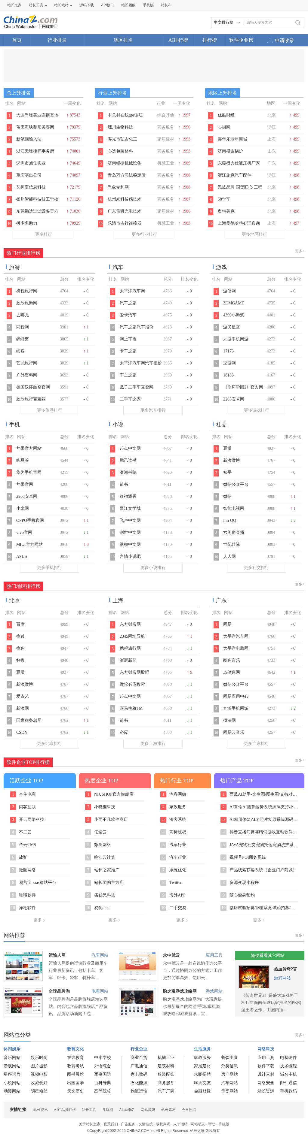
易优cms (97, 908)
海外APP (174, 895)
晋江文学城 (130, 508)
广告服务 (128, 1124)
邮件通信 (288, 1083)
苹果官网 (24, 484)
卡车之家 (128, 351)
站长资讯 (40, 1110)
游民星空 (231, 327)
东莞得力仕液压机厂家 (239, 163)
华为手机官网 (29, 472)
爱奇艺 (22, 696)
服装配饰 (166, 1074)
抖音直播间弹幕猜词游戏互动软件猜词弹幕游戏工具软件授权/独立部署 (260, 832)
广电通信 (139, 1066)
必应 (124, 732)
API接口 (107, 5)
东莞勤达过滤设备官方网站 (37, 214)
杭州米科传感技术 (124, 199)
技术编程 (288, 1066)
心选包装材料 (120, 151)
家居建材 (202, 1066)
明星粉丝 (39, 1091)
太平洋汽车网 (132, 291)
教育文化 (75, 1049)
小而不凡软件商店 (107, 819)
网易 (227, 624)
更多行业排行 (144, 234)
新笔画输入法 (29, 139)
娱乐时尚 (39, 1057)
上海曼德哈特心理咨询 (239, 223)
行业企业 (139, 1049)
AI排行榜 (178, 40)
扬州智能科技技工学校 (37, 199)
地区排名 (123, 40)
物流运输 (139, 1091)
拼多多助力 (26, 223)
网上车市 (128, 339)
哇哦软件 (24, 895)
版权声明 (163, 1124)
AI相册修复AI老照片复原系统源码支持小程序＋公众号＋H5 (260, 819)
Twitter (172, 882)
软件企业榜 (241, 40)
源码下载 (86, 5)
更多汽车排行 (153, 410)
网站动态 (198, 1124)
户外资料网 (26, 375)
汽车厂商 (166, 1091)
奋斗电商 (24, 794)
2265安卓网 (233, 399)
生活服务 (202, 1049)
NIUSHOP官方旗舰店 (110, 794)
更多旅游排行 (49, 410)
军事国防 (102, 1074)
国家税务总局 (29, 720)
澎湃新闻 (128, 660)
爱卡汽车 (128, 315)
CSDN (21, 732)
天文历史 (75, 1091)
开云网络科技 (28, 819)
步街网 (224, 127)
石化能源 (139, 1083)
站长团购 (128, 5)
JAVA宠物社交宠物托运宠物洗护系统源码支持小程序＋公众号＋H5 (260, 844)
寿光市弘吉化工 (122, 139)
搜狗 (20, 648)
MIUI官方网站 (29, 544)
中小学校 (102, 1057)
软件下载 (265, 1066)
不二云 (22, 832)
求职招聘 (202, 1074)
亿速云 (97, 832)
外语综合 (102, 1066)
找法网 (229, 720)
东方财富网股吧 (134, 672)
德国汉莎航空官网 (33, 387)
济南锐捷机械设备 (124, 163)
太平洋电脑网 (235, 648)
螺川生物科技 (120, 127)
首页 (17, 40)
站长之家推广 (103, 870)
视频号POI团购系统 (244, 857)
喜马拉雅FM (131, 708)
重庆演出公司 (29, 175)
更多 (37, 920)
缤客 (20, 351)
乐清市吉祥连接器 (124, 223)
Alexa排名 (127, 1110)
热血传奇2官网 (285, 970)
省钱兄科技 (101, 895)
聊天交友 (202, 1083)
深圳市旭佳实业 (31, 163)
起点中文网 (130, 448)
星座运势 (12, 1074)
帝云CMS (24, 844)
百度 (20, 624)
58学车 (224, 199)
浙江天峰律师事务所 (35, 151)
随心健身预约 (239, 895)
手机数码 (288, 1091)
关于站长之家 (89, 1124)
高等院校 (102, 1091)
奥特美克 (226, 211)
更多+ (299, 251)
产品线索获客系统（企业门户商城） (260, 870)
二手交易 (173, 908)
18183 (228, 375)
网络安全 (265, 1083)
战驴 (20, 857)
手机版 (223, 1124)
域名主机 (288, 1074)
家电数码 (139, 1074)
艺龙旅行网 (26, 363)
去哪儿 (22, 315)
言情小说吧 (130, 556)
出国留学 (75, 1083)
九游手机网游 (235, 339)
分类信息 (229, 1066)
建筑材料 (166, 1066)
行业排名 (57, 40)
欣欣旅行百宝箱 (31, 399)
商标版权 (174, 832)
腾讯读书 (128, 460)
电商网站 (99, 991)
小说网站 (12, 1083)
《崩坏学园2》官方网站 (243, 390)
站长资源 (265, 1091)
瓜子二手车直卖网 (136, 387)
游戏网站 (214, 991)
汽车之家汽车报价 (136, 327)
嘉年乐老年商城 (232, 139)
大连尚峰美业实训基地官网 (37, 118)
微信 (227, 496)
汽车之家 (128, 303)
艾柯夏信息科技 (31, 187)
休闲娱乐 (12, 1049)
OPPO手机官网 (30, 520)
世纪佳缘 (231, 544)
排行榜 (209, 40)
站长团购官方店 (105, 882)
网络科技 (265, 1049)
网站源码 (148, 1110)
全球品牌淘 (59, 991)
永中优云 (171, 955)
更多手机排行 (49, 567)
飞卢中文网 (130, 520)
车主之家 (128, 375)
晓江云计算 (101, 857)
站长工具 (36, 5)
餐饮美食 (229, 1057)
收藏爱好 (39, 1083)
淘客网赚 (174, 794)
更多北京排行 (49, 743)
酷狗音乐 (231, 660)
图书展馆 (75, 1074)
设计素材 (265, 1074)
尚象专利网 (118, 187)
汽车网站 (99, 955)
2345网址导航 (132, 636)
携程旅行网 (26, 291)
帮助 (211, 1124)
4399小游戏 (233, 315)
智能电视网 (233, 508)
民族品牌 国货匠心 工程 (240, 187)
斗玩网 (107, 1110)
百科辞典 (102, 1083)
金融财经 (202, 1091)
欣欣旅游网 (26, 303)
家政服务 (174, 807)
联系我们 (110, 1124)
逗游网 (229, 363)
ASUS (21, 556)
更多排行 (43, 234)
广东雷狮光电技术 (124, 211)
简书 (124, 484)
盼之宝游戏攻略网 (180, 991)
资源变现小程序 (241, 882)
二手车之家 (130, 399)
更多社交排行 (256, 567)
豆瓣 (227, 448)
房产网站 (229, 1074)
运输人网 (57, 955)
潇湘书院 (128, 472)
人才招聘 (180, 1124)
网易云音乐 (233, 732)
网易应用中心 (235, 696)
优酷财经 (226, 115)
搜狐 (20, 636)
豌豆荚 (22, 460)
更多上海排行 (153, 743)
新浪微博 (231, 460)
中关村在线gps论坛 (125, 115)
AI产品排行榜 (65, 1110)
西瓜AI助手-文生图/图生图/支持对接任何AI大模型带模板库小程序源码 (260, 794)
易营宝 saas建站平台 (34, 882)
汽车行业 (174, 844)
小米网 (22, 508)
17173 (228, 351)
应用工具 (214, 955)
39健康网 (231, 672)
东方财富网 (130, 624)
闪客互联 (24, 807)
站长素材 (61, 5)
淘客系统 (174, 819)
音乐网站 (12, 1057)
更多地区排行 (254, 234)
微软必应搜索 (132, 684)
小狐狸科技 (101, 807)
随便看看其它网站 (268, 955)
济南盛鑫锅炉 (230, 151)
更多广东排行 (256, 743)
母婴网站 (229, 1091)
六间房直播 (233, 532)
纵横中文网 (130, 544)
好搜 (20, 660)
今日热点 (189, 1110)
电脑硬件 (288, 1057)
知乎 (227, 472)
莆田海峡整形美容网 (35, 127)
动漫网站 (12, 1091)
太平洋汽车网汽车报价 (141, 363)
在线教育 (75, 1057)
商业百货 (139, 1057)
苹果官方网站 (29, 448)
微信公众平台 (235, 484)
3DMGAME (233, 303)
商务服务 (166, 1083)
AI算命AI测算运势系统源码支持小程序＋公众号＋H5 (260, 807)
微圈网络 (24, 870)
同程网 (22, 327)
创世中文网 (130, 532)
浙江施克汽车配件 (234, 175)
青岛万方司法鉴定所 (127, 175)
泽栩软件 (23, 908)
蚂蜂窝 (22, 339)
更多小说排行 (153, 567)
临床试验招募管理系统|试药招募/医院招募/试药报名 (259, 908)
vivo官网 (24, 532)
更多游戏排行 (256, 410)
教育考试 (75, 1066)
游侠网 (229, 291)
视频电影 (39, 1074)
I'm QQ (229, 520)
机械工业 (166, 1057)
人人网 (229, 556)
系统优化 (174, 870)
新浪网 (22, 708)
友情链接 (145, 1124)
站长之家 (14, 5)
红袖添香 (128, 496)
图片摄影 (39, 1066)
